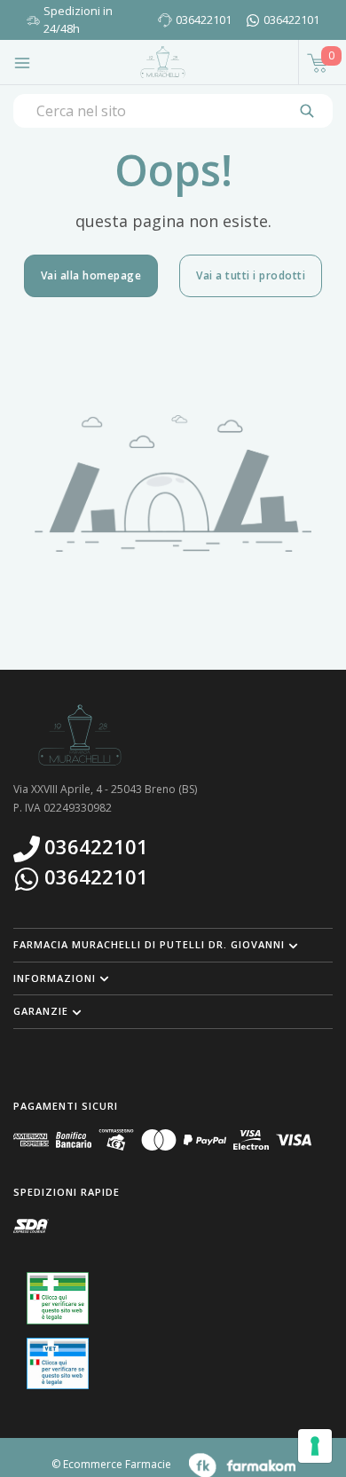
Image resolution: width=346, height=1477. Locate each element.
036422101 (204, 19)
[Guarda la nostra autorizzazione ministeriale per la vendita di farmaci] (58, 1298)
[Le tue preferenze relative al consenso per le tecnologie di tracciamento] (315, 1446)
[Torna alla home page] (162, 62)
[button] (173, 945)
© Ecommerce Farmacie (111, 1464)
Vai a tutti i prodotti (250, 275)
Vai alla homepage (91, 275)
